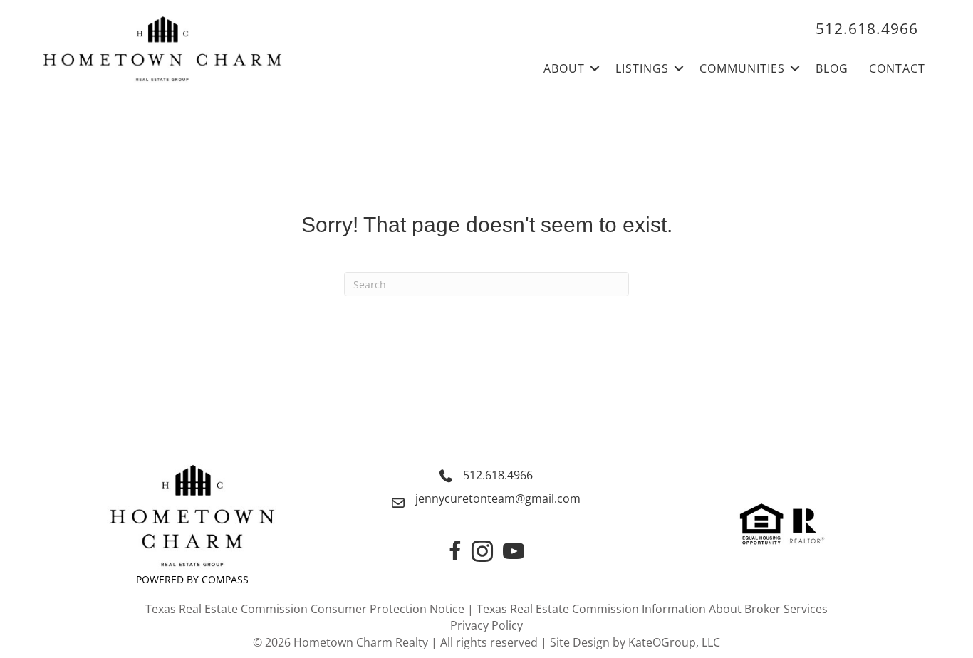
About (564, 68)
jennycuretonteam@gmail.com (498, 498)
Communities (742, 68)
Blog (832, 68)
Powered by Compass (192, 579)
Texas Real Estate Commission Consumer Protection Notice (304, 609)
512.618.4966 (498, 475)
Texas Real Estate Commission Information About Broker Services (652, 609)
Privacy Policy (486, 625)
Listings (642, 68)
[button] (595, 69)
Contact (897, 68)
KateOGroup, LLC (674, 642)
